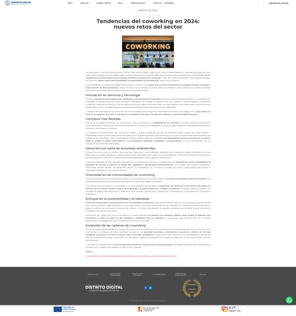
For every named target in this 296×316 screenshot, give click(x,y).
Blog (120, 3)
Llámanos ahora (278, 3)
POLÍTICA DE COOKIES (137, 274)
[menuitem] (169, 3)
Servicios (84, 3)
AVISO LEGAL (93, 274)
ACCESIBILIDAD (159, 274)
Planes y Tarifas (103, 3)
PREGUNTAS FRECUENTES (181, 274)
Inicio (70, 3)
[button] (289, 300)
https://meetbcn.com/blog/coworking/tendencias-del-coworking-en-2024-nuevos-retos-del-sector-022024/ (131, 256)
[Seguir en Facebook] (146, 288)
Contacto (157, 3)
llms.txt (203, 274)
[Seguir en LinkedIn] (150, 288)
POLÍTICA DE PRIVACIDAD (115, 274)
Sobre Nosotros (138, 3)
